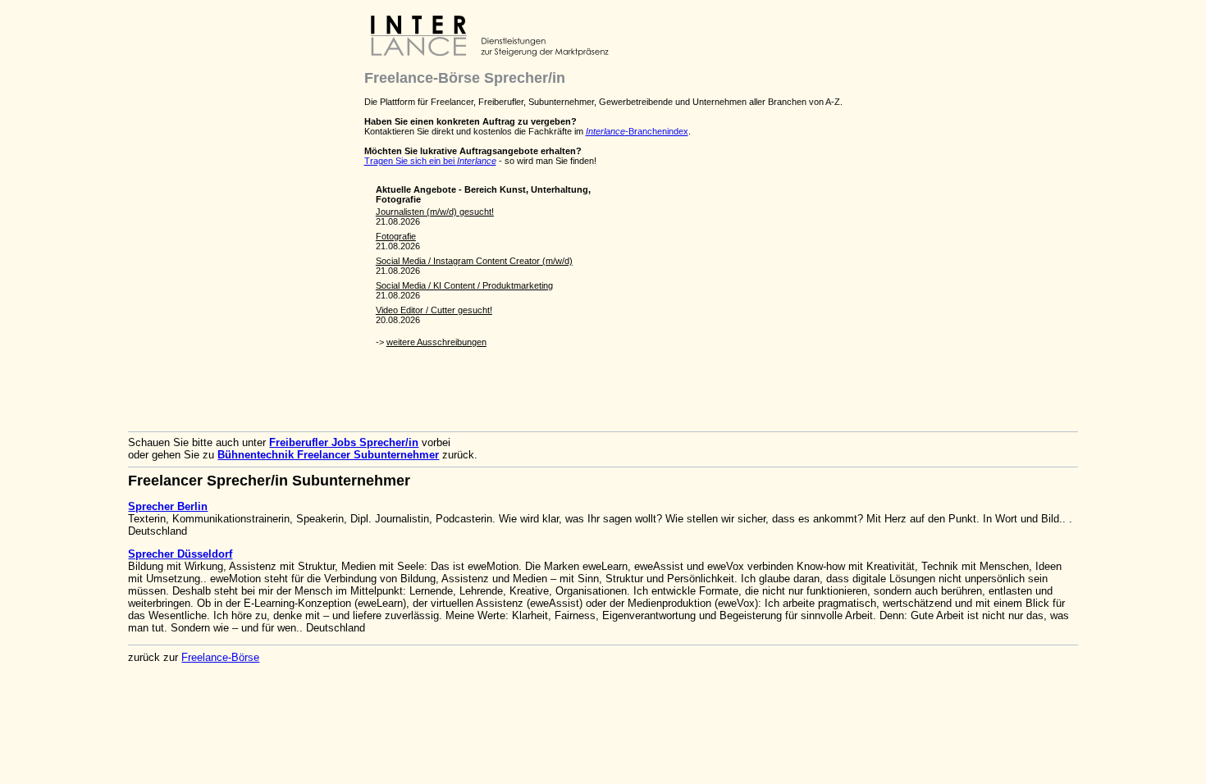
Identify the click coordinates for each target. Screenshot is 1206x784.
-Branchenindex (637, 131)
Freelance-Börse (220, 657)
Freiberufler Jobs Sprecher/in (343, 442)
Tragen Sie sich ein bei (430, 161)
